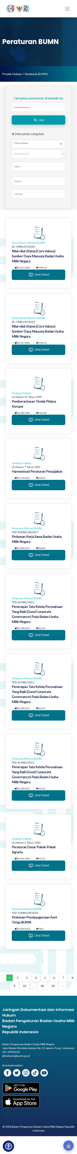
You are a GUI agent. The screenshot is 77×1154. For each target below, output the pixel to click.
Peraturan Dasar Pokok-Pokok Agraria (34, 849)
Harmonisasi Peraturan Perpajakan (37, 471)
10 (24, 986)
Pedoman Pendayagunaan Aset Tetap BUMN (34, 919)
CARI (41, 120)
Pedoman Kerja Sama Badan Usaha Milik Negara (37, 539)
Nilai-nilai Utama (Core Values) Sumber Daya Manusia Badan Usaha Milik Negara (38, 256)
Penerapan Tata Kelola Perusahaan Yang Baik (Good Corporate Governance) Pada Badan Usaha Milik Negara (37, 614)
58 (42, 986)
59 (53, 986)
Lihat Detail (41, 274)
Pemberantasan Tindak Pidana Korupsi (34, 403)
